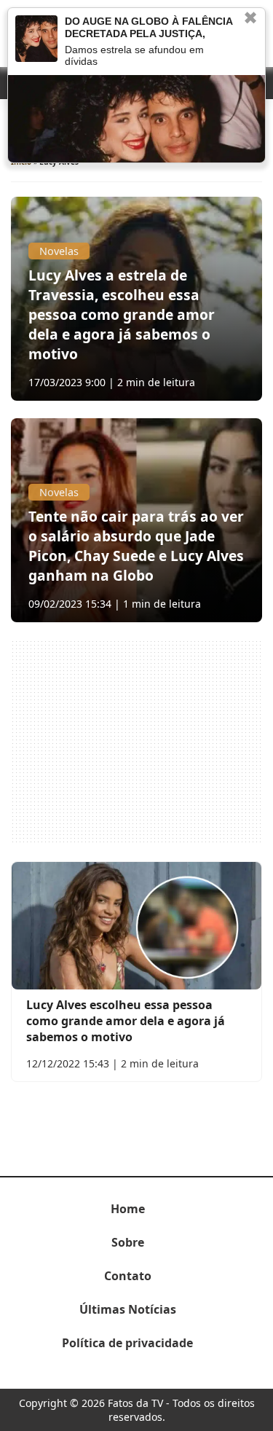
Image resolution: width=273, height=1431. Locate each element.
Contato (127, 1276)
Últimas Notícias (127, 1309)
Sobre (127, 1242)
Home (128, 1209)
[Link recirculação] (36, 38)
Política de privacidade (127, 1343)
